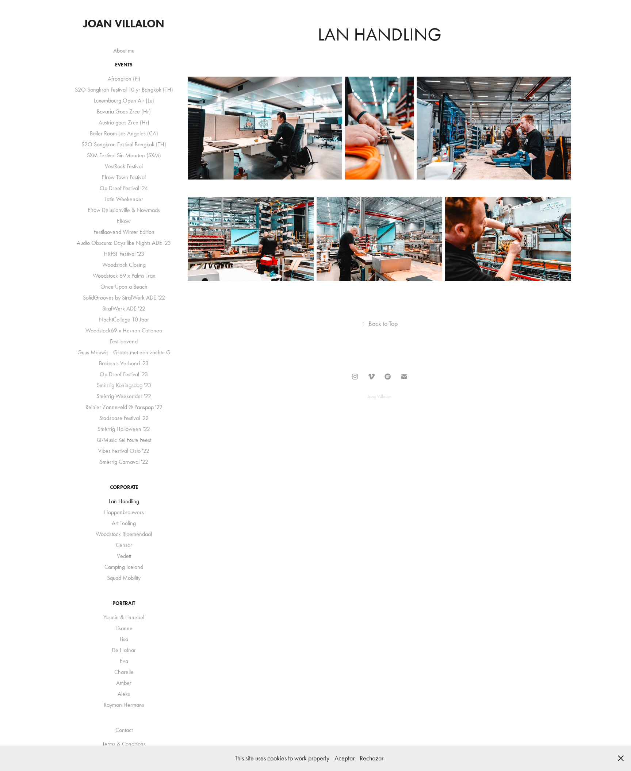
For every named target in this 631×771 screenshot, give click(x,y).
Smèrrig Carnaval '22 (124, 461)
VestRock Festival (124, 166)
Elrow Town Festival (124, 177)
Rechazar (371, 758)
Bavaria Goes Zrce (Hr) (124, 111)
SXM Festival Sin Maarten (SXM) (124, 155)
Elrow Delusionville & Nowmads (124, 210)
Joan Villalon (123, 23)
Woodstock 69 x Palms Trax (124, 275)
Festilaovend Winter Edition (123, 231)
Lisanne (124, 628)
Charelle (124, 671)
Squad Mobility (124, 577)
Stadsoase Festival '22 (124, 418)
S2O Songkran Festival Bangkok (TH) (123, 144)
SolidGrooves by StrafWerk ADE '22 (124, 297)
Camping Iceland (123, 566)
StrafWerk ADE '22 (123, 308)
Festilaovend (124, 341)
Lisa (124, 639)
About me (124, 50)
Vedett (124, 555)
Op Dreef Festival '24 (124, 188)
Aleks (124, 693)
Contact (124, 729)
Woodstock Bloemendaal (124, 534)
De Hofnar (124, 650)
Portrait (123, 603)
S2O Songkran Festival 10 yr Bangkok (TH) (124, 89)
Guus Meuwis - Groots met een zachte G (124, 352)
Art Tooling (124, 523)
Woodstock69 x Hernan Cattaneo (123, 330)
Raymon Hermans (124, 704)
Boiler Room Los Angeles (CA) (124, 133)
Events (124, 65)
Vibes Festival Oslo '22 (123, 450)
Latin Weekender (123, 199)
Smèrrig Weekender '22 (123, 396)
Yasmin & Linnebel (123, 617)
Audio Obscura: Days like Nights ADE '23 (124, 242)
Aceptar (344, 758)
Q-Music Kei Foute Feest (124, 439)
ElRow (124, 220)
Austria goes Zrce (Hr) (124, 122)
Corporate (124, 487)
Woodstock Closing (124, 264)
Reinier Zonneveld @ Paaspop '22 (123, 407)
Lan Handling (124, 501)
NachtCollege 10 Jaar (124, 319)
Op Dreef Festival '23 (124, 374)
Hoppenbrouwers (124, 512)
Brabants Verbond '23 (124, 363)
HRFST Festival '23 (124, 253)
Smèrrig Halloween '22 (123, 428)
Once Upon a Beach (124, 286)
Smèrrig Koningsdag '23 (124, 385)
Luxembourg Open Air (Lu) (124, 100)
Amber (123, 682)
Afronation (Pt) (124, 78)
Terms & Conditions (124, 743)
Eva (124, 661)
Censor (124, 544)
